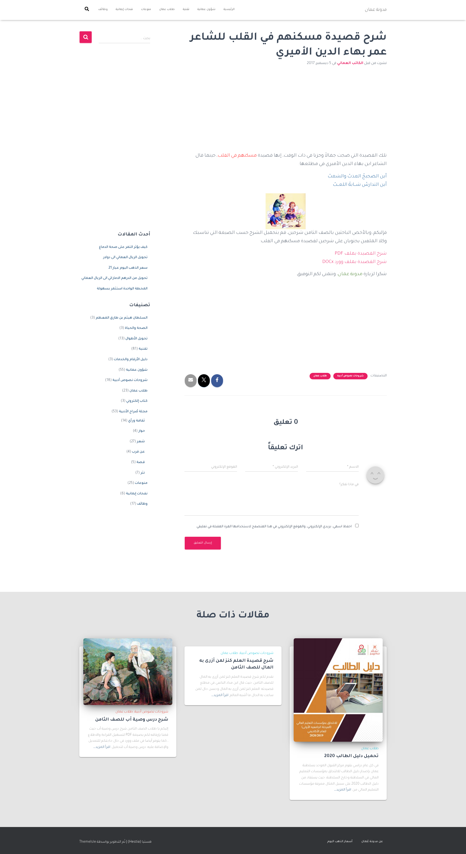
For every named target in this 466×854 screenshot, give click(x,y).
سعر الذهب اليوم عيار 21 (128, 268)
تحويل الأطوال (136, 339)
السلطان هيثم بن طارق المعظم (122, 318)
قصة (140, 462)
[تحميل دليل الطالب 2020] (338, 690)
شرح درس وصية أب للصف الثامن (131, 719)
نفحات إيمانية (124, 9)
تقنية (186, 9)
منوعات (146, 9)
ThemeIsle (87, 842)
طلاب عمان (167, 9)
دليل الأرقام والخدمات (131, 360)
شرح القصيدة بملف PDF (361, 253)
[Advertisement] (285, 112)
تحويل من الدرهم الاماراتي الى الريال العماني (114, 278)
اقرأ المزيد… (342, 790)
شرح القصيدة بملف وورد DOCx (354, 262)
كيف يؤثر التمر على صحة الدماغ (123, 247)
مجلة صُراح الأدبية (133, 412)
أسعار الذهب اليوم (339, 841)
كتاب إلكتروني (137, 401)
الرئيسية (229, 9)
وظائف (103, 9)
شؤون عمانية (206, 9)
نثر (143, 473)
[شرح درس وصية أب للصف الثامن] (127, 672)
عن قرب (138, 452)
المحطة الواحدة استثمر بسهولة (122, 289)
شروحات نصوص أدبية (350, 376)
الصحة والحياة (136, 328)
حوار (141, 431)
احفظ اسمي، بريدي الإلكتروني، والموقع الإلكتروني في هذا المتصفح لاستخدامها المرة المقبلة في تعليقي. (274, 527)
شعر (141, 442)
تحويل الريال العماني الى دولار (125, 257)
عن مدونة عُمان (372, 841)
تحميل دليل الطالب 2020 (351, 756)
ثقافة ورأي (136, 421)
